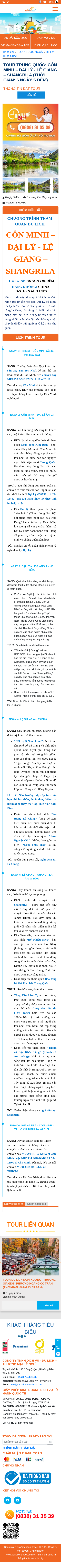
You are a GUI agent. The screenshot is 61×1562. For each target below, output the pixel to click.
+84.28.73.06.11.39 (26, 1377)
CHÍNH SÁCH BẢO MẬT (20, 1448)
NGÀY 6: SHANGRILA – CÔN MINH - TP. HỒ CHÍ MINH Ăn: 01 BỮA (32, 1127)
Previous (8, 160)
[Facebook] (39, 1)
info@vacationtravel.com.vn (26, 1384)
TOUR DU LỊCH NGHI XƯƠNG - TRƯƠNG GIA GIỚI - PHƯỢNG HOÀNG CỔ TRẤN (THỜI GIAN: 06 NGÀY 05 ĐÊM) (29, 1283)
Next (53, 160)
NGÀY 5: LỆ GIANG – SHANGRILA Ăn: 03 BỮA (32, 876)
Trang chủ (9, 52)
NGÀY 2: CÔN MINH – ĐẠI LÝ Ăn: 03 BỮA (32, 416)
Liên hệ (48, 1305)
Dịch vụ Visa (46, 37)
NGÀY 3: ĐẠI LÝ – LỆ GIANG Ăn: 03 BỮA (32, 568)
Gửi (50, 1442)
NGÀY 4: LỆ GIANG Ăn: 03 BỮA (28, 719)
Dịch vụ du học (45, 45)
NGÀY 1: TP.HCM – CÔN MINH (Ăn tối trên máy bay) (31, 352)
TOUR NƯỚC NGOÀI (30, 52)
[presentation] (1, 1263)
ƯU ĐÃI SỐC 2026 (15, 37)
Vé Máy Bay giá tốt (15, 45)
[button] (4, 23)
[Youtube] (44, 1)
